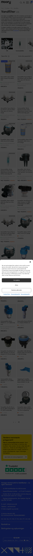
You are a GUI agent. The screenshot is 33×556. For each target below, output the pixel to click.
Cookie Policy (6, 294)
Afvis (16, 285)
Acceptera (16, 280)
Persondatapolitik (15, 294)
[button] (30, 262)
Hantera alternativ (16, 290)
